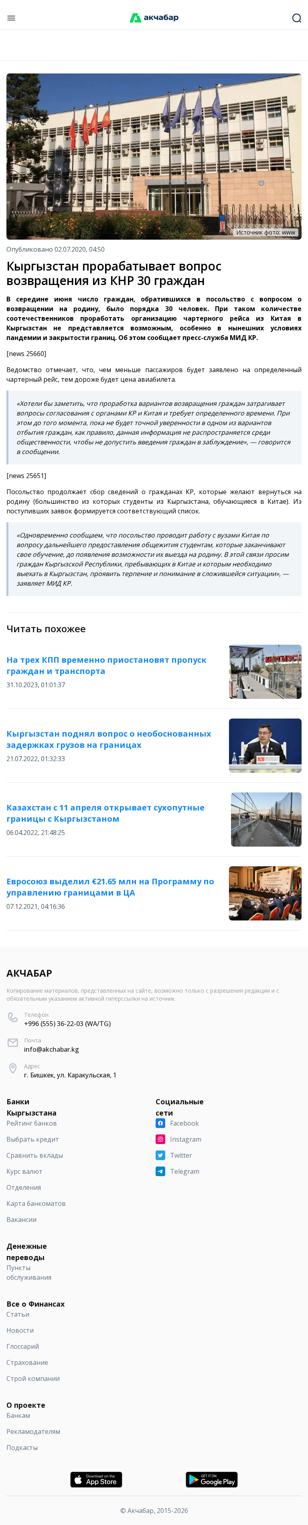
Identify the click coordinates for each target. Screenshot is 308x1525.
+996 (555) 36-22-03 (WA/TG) (67, 1023)
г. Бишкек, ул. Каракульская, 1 (70, 1075)
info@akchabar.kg (51, 1049)
